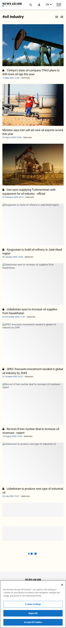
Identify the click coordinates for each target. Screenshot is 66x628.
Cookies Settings (33, 604)
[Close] (62, 584)
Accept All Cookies (33, 622)
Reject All (33, 613)
